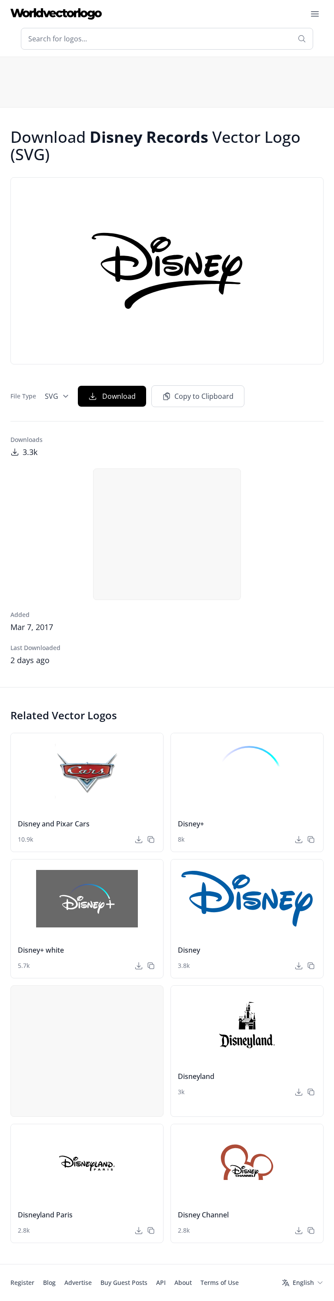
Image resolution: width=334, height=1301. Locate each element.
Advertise (78, 1282)
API (161, 1282)
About (183, 1282)
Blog (49, 1282)
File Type (23, 396)
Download (119, 396)
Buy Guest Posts (123, 1282)
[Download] (139, 839)
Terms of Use (219, 1282)
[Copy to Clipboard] (151, 839)
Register (22, 1282)
